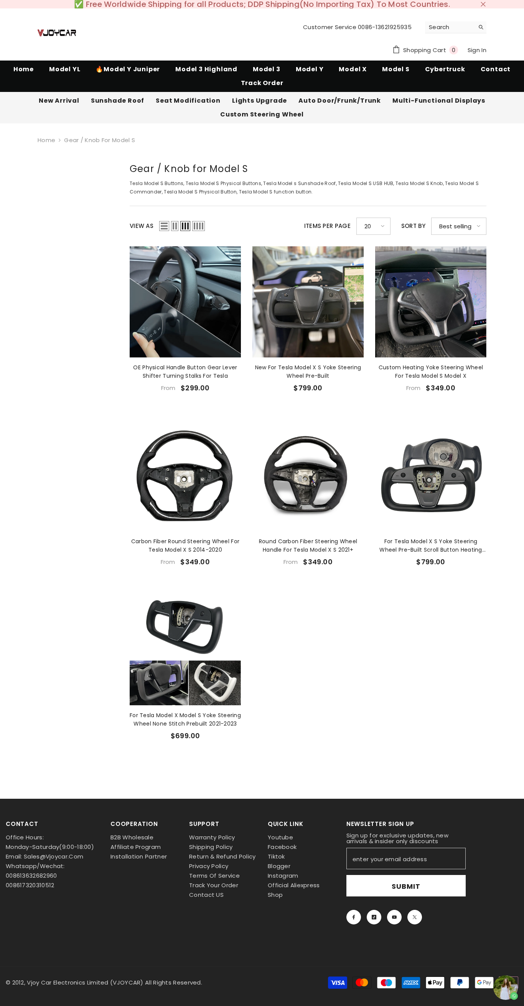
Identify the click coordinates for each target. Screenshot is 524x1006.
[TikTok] (374, 917)
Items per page (327, 226)
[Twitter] (414, 917)
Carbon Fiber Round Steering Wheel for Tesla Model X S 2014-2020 (185, 545)
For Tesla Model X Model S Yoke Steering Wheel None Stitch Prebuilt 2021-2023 (185, 719)
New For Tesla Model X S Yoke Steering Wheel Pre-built (308, 372)
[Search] (455, 27)
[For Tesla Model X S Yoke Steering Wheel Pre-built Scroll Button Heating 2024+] (430, 475)
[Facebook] (353, 917)
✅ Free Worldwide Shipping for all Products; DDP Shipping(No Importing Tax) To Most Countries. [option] (262, 4)
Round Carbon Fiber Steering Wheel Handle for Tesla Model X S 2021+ (308, 545)
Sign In (477, 50)
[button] (164, 226)
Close (483, 4)
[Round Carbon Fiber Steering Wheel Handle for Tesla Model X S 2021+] (308, 475)
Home (46, 140)
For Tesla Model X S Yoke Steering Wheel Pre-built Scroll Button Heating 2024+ (430, 545)
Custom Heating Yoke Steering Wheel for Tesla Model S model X (431, 372)
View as (141, 226)
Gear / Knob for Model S (99, 140)
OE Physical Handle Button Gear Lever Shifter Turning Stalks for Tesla (185, 372)
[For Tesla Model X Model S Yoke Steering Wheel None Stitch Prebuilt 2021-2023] (185, 649)
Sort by (413, 226)
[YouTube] (394, 917)
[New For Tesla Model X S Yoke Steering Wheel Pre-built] (308, 301)
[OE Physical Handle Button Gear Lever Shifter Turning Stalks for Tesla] (185, 301)
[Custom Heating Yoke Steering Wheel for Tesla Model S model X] (430, 301)
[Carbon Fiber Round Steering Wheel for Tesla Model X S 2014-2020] (185, 475)
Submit (406, 886)
